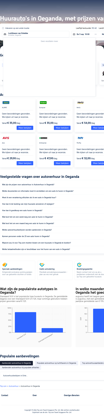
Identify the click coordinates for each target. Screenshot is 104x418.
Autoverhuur (14, 386)
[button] (79, 4)
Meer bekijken (25, 128)
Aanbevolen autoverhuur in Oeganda (16, 363)
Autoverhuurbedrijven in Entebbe (16, 376)
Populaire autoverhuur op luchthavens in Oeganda (56, 363)
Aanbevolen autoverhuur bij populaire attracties (20, 367)
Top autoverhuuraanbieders (93, 363)
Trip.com (3, 386)
